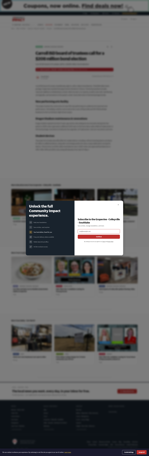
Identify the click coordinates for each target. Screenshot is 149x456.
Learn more (67, 452)
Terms (103, 241)
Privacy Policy (110, 241)
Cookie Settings (128, 452)
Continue (99, 237)
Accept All (142, 452)
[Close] (118, 204)
